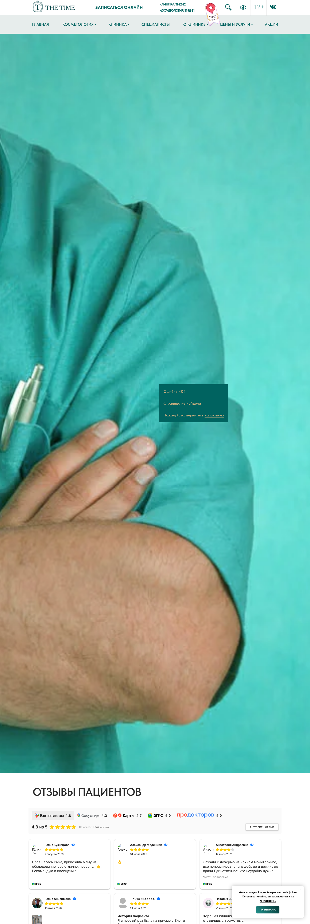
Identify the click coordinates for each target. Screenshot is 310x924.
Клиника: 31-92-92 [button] (172, 4)
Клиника (117, 24)
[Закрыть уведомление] (300, 889)
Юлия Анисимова (58, 899)
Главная (40, 24)
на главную (214, 415)
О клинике (194, 24)
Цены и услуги (235, 24)
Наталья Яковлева (229, 899)
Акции (271, 24)
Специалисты (156, 24)
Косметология (78, 24)
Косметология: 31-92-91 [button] (176, 10)
